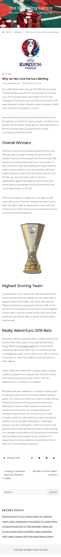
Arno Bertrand (13, 83)
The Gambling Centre (30, 8)
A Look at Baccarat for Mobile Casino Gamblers (27, 531)
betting (10, 457)
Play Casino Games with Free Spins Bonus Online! (27, 536)
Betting (7, 74)
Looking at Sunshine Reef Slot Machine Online (14, 475)
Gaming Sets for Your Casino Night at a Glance (27, 516)
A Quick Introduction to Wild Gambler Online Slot (27, 526)
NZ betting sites (27, 346)
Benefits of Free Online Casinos (45, 473)
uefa (17, 457)
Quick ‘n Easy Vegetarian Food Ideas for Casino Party (30, 521)
